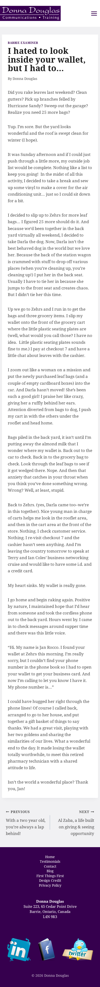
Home (50, 856)
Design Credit (50, 880)
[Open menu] (94, 13)
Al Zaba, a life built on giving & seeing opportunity (76, 822)
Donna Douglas (25, 78)
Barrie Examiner (23, 43)
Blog (50, 871)
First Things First (50, 875)
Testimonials (50, 861)
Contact (50, 866)
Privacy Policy (50, 885)
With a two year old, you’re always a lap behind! (25, 822)
